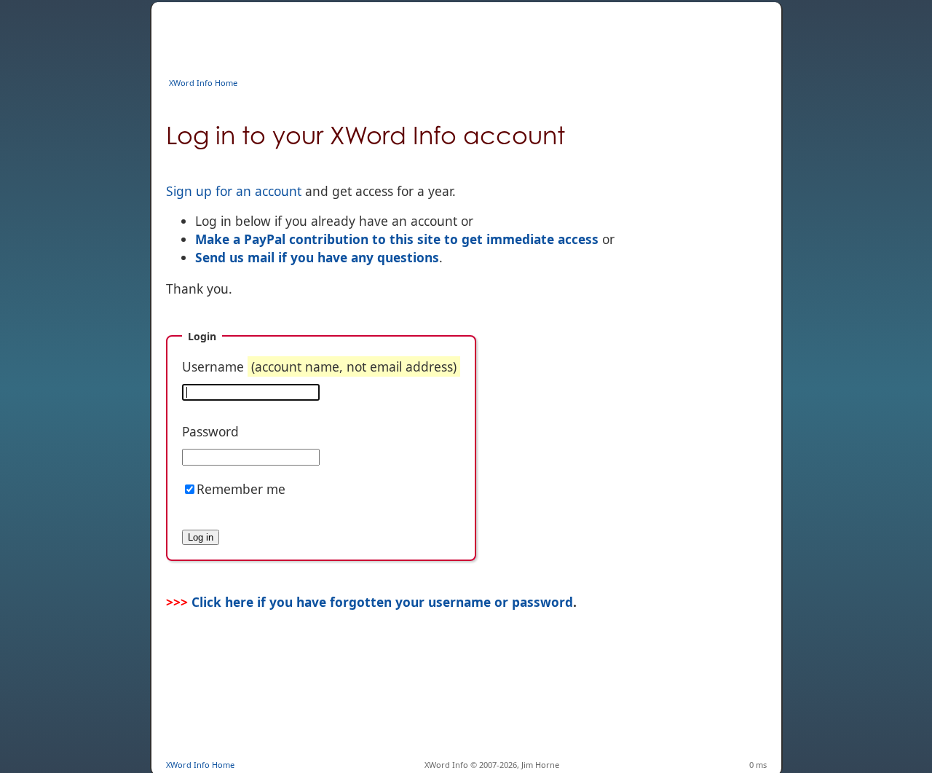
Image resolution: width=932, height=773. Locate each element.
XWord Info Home (203, 82)
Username (319, 366)
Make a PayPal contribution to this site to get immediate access (397, 239)
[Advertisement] (431, 35)
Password (210, 431)
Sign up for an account (233, 191)
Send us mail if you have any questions (317, 257)
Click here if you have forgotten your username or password (382, 602)
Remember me (241, 489)
